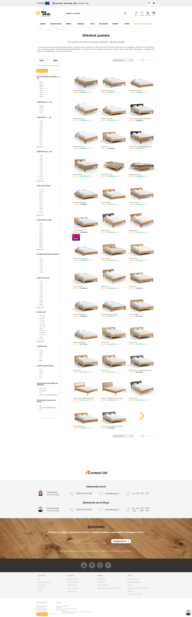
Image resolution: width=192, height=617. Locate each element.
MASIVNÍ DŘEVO (101, 579)
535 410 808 (68, 3)
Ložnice (43, 24)
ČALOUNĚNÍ (100, 582)
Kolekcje (81, 24)
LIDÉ (38, 579)
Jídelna (68, 24)
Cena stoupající (118, 60)
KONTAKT (40, 591)
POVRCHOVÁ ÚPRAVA (73, 582)
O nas (92, 24)
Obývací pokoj (55, 24)
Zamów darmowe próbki (143, 24)
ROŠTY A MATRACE (72, 588)
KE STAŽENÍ (40, 588)
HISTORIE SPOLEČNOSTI (44, 582)
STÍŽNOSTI (130, 591)
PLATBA (129, 585)
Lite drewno (103, 24)
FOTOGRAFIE (40, 585)
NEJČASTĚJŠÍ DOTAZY (133, 579)
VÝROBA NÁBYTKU (72, 579)
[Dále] (154, 60)
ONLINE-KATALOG (72, 591)
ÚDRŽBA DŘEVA (71, 585)
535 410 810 (58, 3)
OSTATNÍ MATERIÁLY (103, 585)
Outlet (127, 24)
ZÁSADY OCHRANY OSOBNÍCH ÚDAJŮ (138, 588)
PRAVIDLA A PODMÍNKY (133, 582)
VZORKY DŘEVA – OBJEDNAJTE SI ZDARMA (109, 588)
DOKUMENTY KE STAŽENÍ (134, 594)
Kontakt (115, 24)
